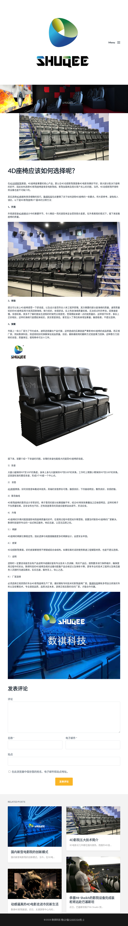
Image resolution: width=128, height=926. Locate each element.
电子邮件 (71, 738)
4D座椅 (20, 196)
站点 (10, 754)
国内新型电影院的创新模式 (29, 852)
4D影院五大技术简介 (83, 840)
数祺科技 (47, 196)
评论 (10, 699)
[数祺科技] (64, 42)
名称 (11, 738)
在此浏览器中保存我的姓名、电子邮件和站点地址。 (40, 771)
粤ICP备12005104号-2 (72, 919)
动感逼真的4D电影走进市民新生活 (34, 904)
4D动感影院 (16, 183)
